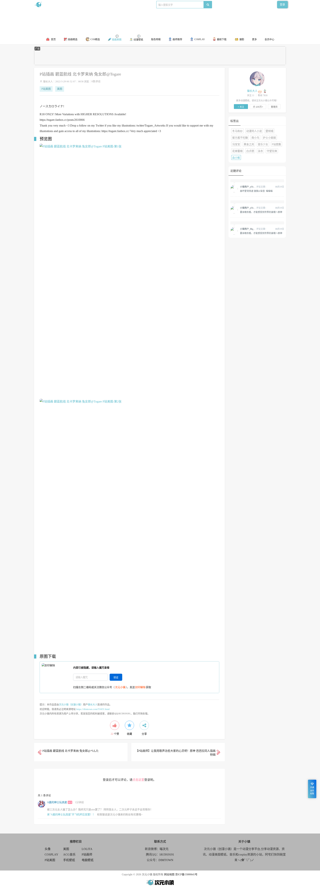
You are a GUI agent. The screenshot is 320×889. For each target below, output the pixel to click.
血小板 (236, 157)
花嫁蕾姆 (237, 151)
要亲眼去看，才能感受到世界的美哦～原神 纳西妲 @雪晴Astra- (261, 212)
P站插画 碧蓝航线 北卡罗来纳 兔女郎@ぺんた (70, 750)
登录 (282, 4)
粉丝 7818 (262, 95)
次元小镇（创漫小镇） (71, 704)
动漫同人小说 (254, 131)
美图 (59, 88)
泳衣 (260, 151)
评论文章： (253, 187)
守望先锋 (272, 151)
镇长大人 (48, 81)
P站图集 (276, 144)
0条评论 (96, 81)
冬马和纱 (237, 131)
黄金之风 (249, 144)
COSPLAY (51, 854)
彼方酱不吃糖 (240, 137)
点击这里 (138, 779)
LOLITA (87, 849)
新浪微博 (72, 4)
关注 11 (250, 95)
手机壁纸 (69, 860)
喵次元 (164, 849)
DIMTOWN (166, 860)
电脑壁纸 (88, 860)
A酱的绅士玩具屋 (57, 802)
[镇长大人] (257, 78)
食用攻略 (85, 4)
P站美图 (46, 88)
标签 (108, 4)
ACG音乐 (69, 854)
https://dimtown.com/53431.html (93, 709)
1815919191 (166, 854)
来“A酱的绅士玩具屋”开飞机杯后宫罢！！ (71, 814)
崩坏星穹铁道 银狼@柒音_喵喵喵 (256, 191)
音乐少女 (263, 144)
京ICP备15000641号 (186, 874)
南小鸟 (255, 137)
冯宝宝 (236, 144)
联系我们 (98, 4)
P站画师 (87, 854)
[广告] (160, 64)
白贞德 (250, 151)
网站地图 (169, 874)
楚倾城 (269, 131)
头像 (48, 849)
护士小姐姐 (269, 137)
